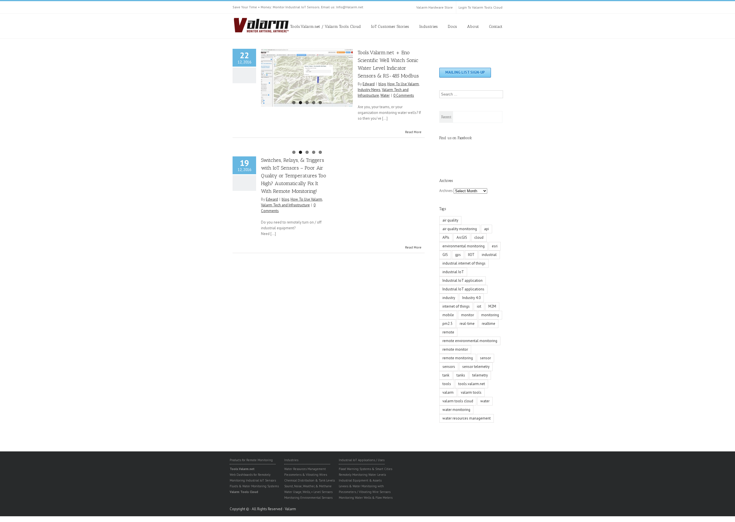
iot (479, 306)
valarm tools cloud (457, 401)
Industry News (369, 89)
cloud (478, 237)
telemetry (480, 375)
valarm (448, 392)
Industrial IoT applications (463, 289)
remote (448, 332)
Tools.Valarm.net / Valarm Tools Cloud (325, 26)
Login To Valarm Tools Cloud (480, 7)
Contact (495, 26)
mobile (448, 315)
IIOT (471, 254)
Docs (452, 26)
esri (495, 246)
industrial (489, 254)
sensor (485, 358)
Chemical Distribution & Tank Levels (309, 480)
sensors (448, 366)
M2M (492, 306)
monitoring (490, 315)
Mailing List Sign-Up (465, 72)
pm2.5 (447, 323)
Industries (428, 26)
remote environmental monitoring (469, 340)
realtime (488, 323)
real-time (467, 323)
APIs (445, 237)
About (473, 26)
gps (458, 254)
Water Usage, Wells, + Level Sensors (308, 492)
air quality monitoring (459, 228)
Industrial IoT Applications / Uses (361, 460)
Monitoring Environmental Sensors (308, 498)
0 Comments (403, 95)
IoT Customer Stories (390, 26)
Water (385, 95)
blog (382, 83)
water (485, 401)
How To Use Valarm (403, 83)
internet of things (456, 306)
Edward (369, 83)
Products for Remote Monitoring (251, 460)
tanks (461, 375)
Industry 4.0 (471, 297)
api (486, 228)
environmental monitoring (463, 246)
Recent (446, 117)
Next (348, 76)
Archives (446, 190)
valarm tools (471, 392)
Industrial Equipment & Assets (360, 480)
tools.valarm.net (471, 383)
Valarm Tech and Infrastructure (285, 205)
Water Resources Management (305, 469)
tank (445, 375)
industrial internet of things (464, 263)
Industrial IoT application (462, 280)
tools (446, 383)
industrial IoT (453, 271)
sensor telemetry (476, 366)
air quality (450, 220)
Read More (413, 132)
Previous (265, 76)
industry (448, 297)
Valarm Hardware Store (434, 7)
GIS (445, 254)
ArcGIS (462, 237)
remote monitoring (457, 358)
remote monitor (455, 349)
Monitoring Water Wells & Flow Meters (365, 498)
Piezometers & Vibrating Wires (305, 475)
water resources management (466, 418)
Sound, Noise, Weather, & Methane (308, 486)
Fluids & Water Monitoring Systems (254, 486)
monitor (467, 315)
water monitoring (456, 409)
